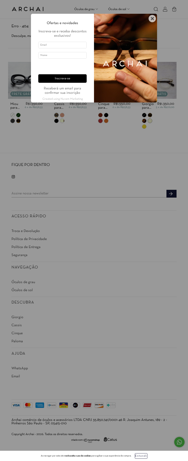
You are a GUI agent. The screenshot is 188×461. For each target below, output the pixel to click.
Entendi (141, 456)
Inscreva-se (62, 78)
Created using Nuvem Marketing (62, 99)
